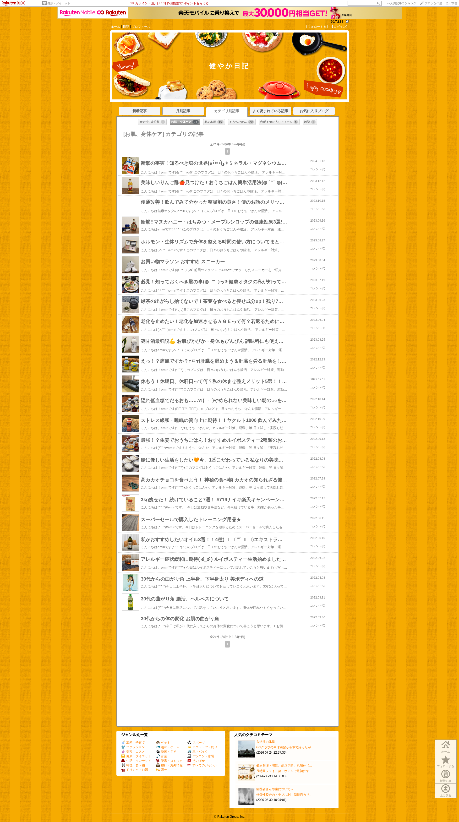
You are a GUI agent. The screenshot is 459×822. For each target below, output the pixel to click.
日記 (126, 26)
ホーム (115, 26)
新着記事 (445, 781)
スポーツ (198, 742)
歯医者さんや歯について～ (275, 789)
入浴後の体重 (265, 742)
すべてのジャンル (204, 765)
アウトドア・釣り (204, 747)
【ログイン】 (339, 26)
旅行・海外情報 (172, 765)
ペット (165, 742)
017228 (337, 21)
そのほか (198, 760)
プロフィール (141, 26)
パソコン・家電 (203, 756)
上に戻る (445, 795)
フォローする (445, 766)
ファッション (135, 747)
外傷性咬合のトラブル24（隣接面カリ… (284, 794)
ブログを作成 (433, 3)
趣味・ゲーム (170, 747)
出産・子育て (135, 742)
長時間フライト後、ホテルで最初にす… (284, 771)
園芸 (164, 770)
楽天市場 (451, 3)
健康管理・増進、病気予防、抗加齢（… (284, 765)
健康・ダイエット (58, 3)
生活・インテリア (138, 760)
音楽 (164, 756)
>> (401, 3)
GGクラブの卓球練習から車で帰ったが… (285, 747)
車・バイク (200, 751)
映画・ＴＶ (168, 751)
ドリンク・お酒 (137, 770)
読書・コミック (172, 760)
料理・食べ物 (135, 765)
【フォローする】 (317, 26)
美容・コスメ (135, 751)
